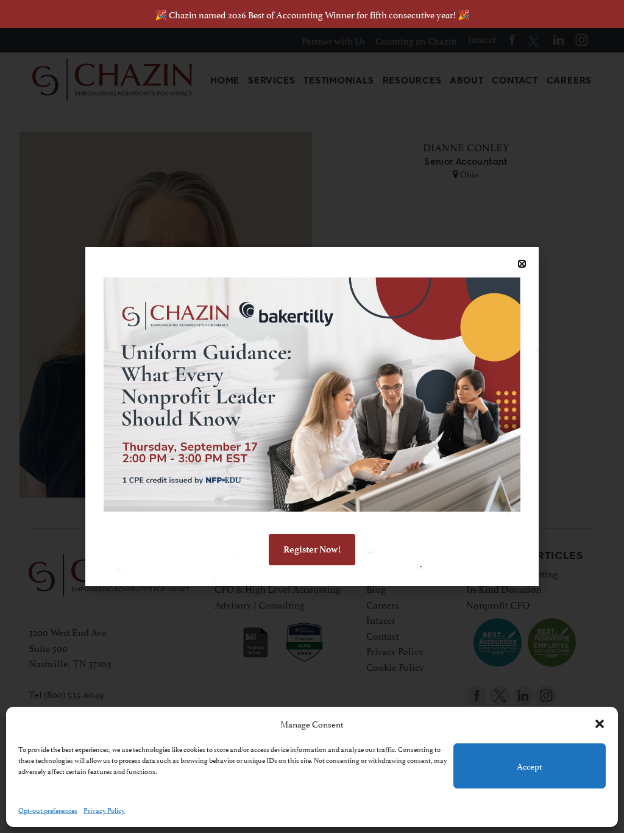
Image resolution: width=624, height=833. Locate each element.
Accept (529, 765)
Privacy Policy (104, 809)
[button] (600, 724)
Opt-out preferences (47, 809)
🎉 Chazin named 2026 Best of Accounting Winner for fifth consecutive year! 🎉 (312, 14)
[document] (312, 416)
